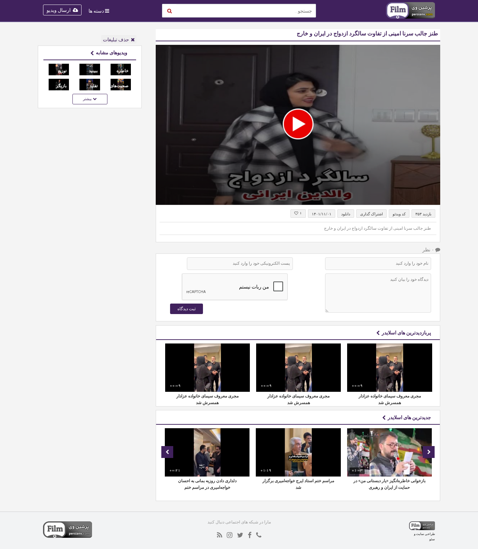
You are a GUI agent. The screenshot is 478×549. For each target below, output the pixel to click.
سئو (432, 539)
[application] (298, 125)
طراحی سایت (425, 534)
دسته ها (96, 11)
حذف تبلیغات (116, 39)
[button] (298, 124)
